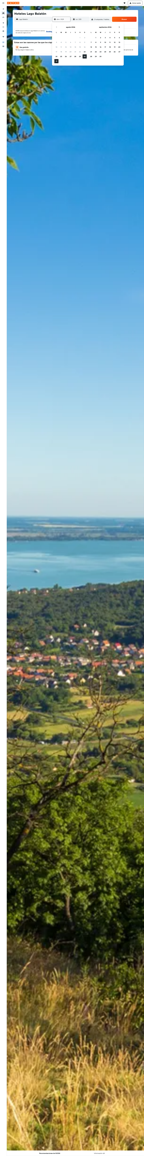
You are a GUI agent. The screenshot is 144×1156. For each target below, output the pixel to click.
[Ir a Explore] (3, 23)
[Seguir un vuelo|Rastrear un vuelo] (3, 27)
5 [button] (65, 42)
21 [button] (75, 52)
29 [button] (80, 56)
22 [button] (80, 52)
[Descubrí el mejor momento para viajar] (3, 31)
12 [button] (66, 47)
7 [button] (75, 42)
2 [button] (84, 38)
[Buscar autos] (3, 17)
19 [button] (66, 52)
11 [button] (61, 47)
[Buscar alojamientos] (3, 13)
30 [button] (85, 56)
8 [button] (95, 42)
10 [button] (56, 47)
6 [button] (70, 42)
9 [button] (84, 42)
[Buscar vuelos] (3, 9)
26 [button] (66, 56)
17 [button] (56, 52)
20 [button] (71, 52)
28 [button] (75, 56)
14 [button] (75, 47)
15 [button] (80, 47)
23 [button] (85, 52)
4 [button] (61, 42)
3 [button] (56, 42)
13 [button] (70, 47)
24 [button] (56, 56)
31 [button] (56, 61)
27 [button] (70, 56)
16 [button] (84, 47)
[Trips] (3, 37)
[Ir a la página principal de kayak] (13, 3)
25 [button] (61, 56)
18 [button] (61, 52)
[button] (3, 3)
